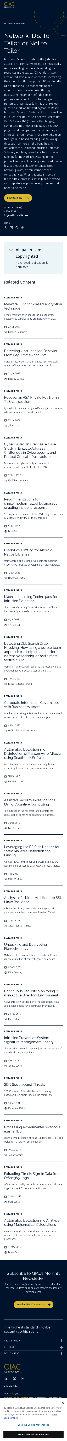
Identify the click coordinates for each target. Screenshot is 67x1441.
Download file (14, 197)
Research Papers (16, 23)
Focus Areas (11, 1353)
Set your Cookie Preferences (33, 1425)
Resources (10, 1347)
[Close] (63, 1403)
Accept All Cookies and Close (33, 1434)
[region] (33, 1419)
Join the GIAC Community (30, 1304)
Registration (12, 1340)
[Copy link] (22, 227)
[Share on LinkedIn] (11, 227)
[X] (6, 1378)
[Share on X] (6, 227)
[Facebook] (14, 1378)
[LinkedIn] (23, 1378)
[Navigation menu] (61, 5)
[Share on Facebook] (17, 227)
